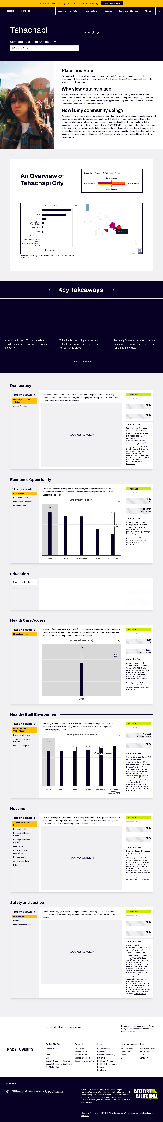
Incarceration (18, 921)
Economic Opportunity (106, 1055)
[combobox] (44, 48)
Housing (100, 1067)
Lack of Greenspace (21, 746)
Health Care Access (105, 1061)
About (148, 11)
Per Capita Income (20, 498)
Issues (108, 11)
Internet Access (19, 506)
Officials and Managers (22, 502)
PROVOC (85, 1116)
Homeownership (20, 857)
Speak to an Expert (82, 1058)
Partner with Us (81, 1052)
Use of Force (18, 916)
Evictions (17, 865)
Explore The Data (67, 11)
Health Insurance (20, 634)
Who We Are (145, 1052)
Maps (48, 1058)
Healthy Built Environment (107, 1064)
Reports (124, 1055)
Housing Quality (19, 829)
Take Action (91, 11)
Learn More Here (112, 3)
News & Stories (127, 1049)
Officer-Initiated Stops (22, 925)
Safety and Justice (104, 1070)
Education (101, 1058)
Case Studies (126, 1052)
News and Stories (128, 11)
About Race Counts (147, 1049)
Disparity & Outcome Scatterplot (59, 1064)
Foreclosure (18, 846)
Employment (18, 494)
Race (48, 1055)
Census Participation (21, 406)
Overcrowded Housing (22, 861)
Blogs (123, 1058)
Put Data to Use (81, 1055)
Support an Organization (84, 1061)
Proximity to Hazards (21, 735)
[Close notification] (158, 3)
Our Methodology (53, 1067)
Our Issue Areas (103, 1049)
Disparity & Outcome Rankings (58, 1061)
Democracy (101, 1052)
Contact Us (144, 1058)
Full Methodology (132, 689)
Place (48, 1052)
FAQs (142, 1055)
